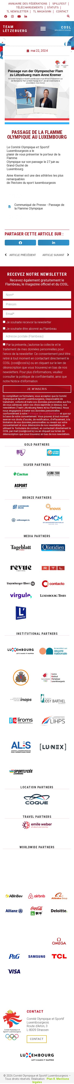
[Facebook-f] (6, 16)
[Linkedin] (25, 16)
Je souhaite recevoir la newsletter (28, 322)
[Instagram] (12, 16)
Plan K (51, 1079)
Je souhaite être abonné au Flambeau (31, 329)
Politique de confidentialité (43, 413)
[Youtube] (19, 16)
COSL (63, 28)
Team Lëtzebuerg (15, 29)
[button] (68, 16)
